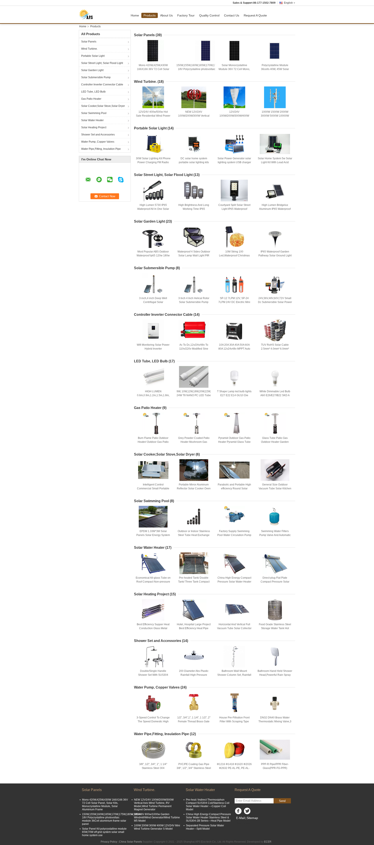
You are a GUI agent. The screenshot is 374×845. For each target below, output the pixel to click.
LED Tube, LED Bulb (93, 91)
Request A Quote (255, 15)
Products (149, 15)
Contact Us (231, 15)
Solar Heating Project (93, 127)
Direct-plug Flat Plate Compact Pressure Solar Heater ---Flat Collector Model (275, 581)
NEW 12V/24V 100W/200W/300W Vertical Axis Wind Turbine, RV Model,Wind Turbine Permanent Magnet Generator (154, 804)
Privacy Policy (109, 841)
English (288, 2)
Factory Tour (186, 15)
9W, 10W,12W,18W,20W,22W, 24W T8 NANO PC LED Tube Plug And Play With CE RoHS (194, 395)
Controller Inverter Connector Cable (102, 84)
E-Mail (240, 818)
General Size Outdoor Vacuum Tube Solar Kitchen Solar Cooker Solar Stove (275, 488)
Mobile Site (243, 823)
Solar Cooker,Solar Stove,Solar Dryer (103, 105)
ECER (267, 841)
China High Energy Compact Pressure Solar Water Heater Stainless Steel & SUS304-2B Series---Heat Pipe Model (208, 817)
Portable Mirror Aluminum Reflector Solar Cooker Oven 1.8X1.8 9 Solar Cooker (194, 488)
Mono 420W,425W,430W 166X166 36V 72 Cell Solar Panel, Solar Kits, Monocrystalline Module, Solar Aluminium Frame (105, 804)
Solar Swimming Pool (93, 113)
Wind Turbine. (89, 48)
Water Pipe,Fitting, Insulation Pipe (101, 148)
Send (282, 801)
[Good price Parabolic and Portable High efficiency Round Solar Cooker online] (234, 470)
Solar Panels (88, 41)
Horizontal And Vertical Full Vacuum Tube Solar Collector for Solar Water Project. (234, 628)
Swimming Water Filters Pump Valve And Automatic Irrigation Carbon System (275, 535)
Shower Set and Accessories (98, 134)
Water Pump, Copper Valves (97, 141)
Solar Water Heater (92, 120)
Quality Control (209, 15)
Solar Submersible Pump (96, 77)
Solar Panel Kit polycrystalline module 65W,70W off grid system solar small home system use (104, 832)
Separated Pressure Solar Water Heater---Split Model (205, 827)
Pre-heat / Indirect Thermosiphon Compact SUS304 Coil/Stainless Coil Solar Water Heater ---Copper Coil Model (207, 804)
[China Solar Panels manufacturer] (87, 14)
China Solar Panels (130, 841)
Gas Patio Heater (91, 98)
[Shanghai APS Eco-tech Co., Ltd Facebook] (239, 812)
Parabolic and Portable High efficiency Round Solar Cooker (234, 488)
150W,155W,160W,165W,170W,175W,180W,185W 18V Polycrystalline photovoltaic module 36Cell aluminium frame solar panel (205, 69)
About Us (166, 15)
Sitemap (252, 818)
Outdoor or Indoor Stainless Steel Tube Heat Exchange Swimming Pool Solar (194, 535)
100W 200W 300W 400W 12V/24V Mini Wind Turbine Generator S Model (157, 827)
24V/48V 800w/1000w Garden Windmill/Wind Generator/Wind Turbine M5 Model (157, 817)
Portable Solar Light (93, 55)
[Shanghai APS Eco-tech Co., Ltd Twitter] (247, 812)
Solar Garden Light (92, 70)
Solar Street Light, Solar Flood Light (102, 63)
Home (135, 15)
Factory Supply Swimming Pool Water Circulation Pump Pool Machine (234, 535)
